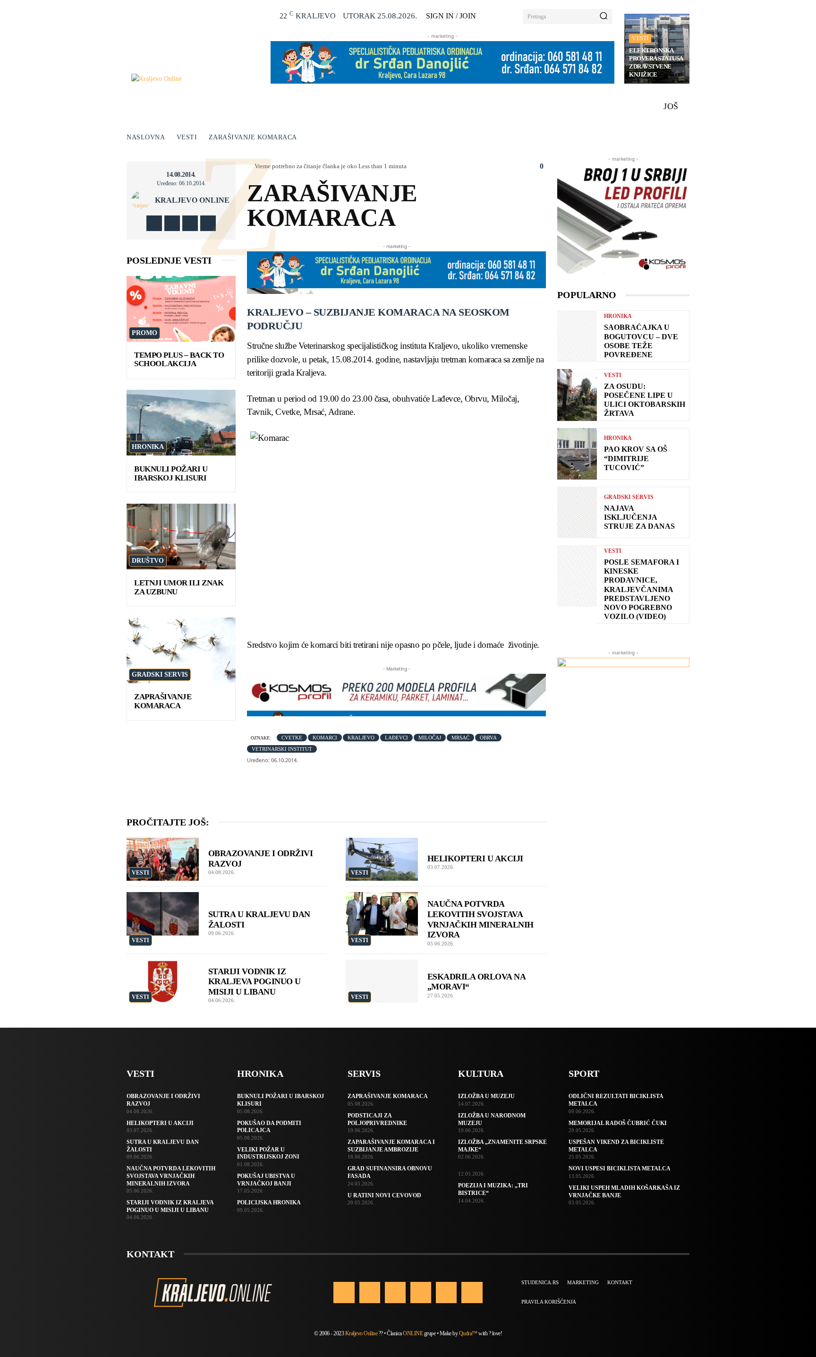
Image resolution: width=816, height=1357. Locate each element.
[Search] (603, 16)
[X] (190, 223)
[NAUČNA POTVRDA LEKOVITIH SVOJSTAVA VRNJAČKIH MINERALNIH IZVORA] (382, 914)
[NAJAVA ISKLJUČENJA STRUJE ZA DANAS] (577, 512)
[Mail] (420, 1292)
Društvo (148, 560)
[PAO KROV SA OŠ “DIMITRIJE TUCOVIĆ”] (577, 454)
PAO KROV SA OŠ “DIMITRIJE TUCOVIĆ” (635, 458)
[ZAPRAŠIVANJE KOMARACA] (181, 650)
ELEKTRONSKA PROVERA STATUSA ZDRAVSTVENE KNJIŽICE (656, 62)
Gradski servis (160, 674)
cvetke (291, 737)
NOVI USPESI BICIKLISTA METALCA (620, 1168)
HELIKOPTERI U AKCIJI (475, 858)
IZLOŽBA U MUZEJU (486, 1096)
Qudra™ (468, 1333)
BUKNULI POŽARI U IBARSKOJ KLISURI (170, 473)
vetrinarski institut (282, 749)
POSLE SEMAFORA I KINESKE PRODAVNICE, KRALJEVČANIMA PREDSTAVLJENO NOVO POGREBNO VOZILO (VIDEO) (641, 589)
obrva (488, 737)
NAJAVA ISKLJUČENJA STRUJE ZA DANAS (639, 517)
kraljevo (361, 737)
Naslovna (146, 137)
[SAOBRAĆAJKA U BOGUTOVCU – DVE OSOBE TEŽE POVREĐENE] (577, 336)
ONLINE (413, 1333)
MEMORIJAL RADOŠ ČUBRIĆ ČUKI (618, 1123)
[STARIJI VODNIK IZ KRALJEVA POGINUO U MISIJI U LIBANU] (163, 981)
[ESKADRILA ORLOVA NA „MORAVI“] (382, 981)
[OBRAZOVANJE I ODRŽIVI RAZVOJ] (163, 859)
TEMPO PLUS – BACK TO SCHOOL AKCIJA (179, 360)
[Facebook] (154, 223)
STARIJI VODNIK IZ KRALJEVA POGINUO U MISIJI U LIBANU (254, 981)
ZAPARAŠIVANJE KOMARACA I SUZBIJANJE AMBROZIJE (391, 1146)
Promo (144, 332)
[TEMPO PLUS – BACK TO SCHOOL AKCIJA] (181, 309)
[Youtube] (208, 223)
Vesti (640, 38)
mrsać (460, 737)
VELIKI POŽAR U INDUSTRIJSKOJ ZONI (268, 1153)
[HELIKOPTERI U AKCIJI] (382, 859)
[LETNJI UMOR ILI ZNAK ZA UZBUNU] (181, 536)
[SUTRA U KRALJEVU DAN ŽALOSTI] (163, 914)
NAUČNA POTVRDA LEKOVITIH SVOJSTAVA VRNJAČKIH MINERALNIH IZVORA (171, 1175)
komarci (325, 737)
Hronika (148, 446)
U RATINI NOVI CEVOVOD (384, 1195)
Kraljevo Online (192, 200)
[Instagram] (172, 223)
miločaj (429, 737)
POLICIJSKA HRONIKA (269, 1202)
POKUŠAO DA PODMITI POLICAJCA (269, 1127)
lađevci (396, 737)
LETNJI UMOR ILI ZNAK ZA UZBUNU (178, 587)
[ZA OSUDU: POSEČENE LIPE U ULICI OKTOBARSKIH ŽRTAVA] (577, 395)
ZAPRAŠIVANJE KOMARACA (162, 701)
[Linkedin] (395, 1292)
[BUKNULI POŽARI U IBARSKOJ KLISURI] (181, 422)
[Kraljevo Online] (195, 79)
